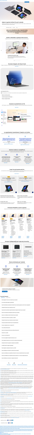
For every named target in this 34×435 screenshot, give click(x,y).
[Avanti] (30, 50)
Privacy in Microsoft (4, 431)
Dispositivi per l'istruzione (8, 427)
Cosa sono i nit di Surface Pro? (6, 335)
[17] (0, 401)
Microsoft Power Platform (6, 430)
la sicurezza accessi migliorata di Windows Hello (11, 392)
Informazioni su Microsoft (27, 430)
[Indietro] (30, 211)
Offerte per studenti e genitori (11, 428)
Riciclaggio (26, 426)
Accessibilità (11, 431)
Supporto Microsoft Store (15, 426)
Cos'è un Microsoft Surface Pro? (6, 327)
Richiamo (2, 392)
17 (31, 160)
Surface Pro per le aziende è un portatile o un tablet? (9, 317)
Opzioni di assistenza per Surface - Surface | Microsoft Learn (15, 382)
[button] (6, 91)
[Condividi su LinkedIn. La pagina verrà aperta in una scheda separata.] (12, 422)
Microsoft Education (2, 427)
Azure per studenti (17, 428)
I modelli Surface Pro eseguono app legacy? (7, 345)
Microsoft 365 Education (23, 427)
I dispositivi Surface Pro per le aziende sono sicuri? (8, 307)
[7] (0, 380)
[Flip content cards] (16, 192)
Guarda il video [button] (17, 173)
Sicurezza (14, 27)
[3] (0, 372)
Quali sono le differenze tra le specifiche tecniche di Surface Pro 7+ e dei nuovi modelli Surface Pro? (15, 355)
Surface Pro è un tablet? (5, 332)
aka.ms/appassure (13, 417)
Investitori (8, 431)
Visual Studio (16, 430)
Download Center (10, 426)
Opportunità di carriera (21, 430)
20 (5, 254)
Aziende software (12, 430)
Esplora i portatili (4, 291)
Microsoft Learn (17, 417)
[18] (0, 403)
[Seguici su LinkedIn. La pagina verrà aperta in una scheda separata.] (12, 420)
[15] (0, 399)
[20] (0, 407)
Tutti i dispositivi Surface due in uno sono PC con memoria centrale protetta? (12, 340)
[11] (0, 392)
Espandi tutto (3, 297)
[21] (0, 409)
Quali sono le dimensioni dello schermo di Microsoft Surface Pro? (10, 330)
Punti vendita (9, 364)
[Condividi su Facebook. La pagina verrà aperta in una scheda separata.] (8, 422)
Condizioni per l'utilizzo (26, 433)
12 (23, 117)
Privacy (18, 433)
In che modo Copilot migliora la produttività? (8, 302)
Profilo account (6, 426)
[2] (0, 370)
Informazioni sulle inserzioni (3, 434)
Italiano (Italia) (2, 432)
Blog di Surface (14, 364)
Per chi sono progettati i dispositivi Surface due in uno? (9, 337)
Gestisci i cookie (21, 433)
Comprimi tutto (8, 297)
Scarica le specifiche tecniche (3, 237)
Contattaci (15, 433)
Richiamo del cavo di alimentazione (22, 364)
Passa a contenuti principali (3, 0)
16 (6, 160)
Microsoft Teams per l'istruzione (16, 427)
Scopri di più (16, 66)
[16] (0, 400)
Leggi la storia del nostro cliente (25, 144)
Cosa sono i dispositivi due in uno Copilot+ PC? (8, 325)
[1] (0, 368)
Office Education (28, 427)
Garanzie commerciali (31, 426)
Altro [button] (16, 27)
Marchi (30, 433)
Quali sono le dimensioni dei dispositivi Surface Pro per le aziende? (10, 312)
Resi (19, 426)
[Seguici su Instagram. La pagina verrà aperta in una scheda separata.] (11, 420)
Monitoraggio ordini (22, 426)
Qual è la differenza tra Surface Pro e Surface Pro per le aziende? (10, 350)
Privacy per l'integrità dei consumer (4, 433)
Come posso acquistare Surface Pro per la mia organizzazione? (10, 322)
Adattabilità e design (8, 27)
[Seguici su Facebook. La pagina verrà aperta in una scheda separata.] (7, 420)
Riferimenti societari (11, 433)
